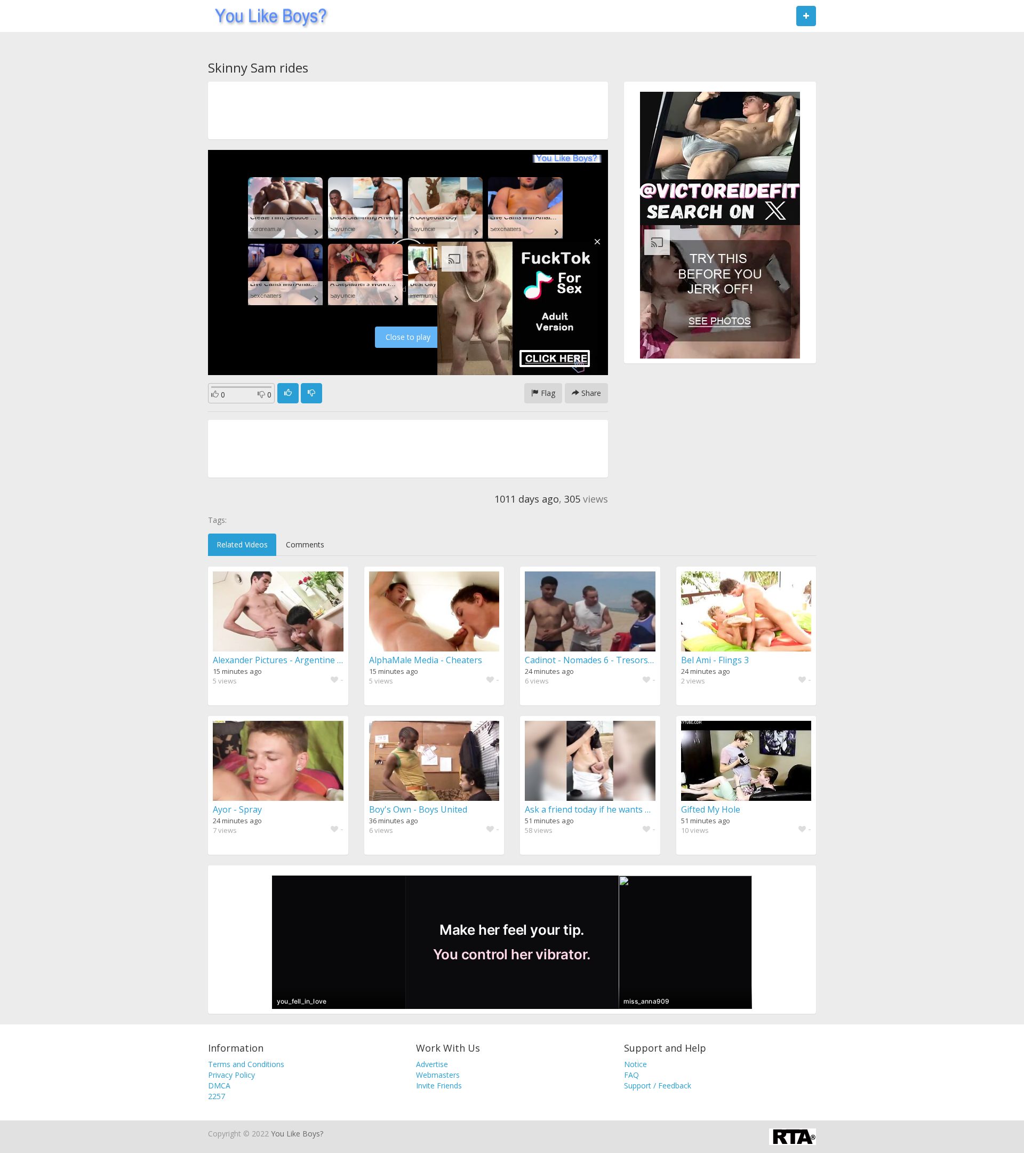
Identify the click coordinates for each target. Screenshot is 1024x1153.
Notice (635, 1064)
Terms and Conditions (246, 1064)
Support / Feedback (657, 1085)
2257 (216, 1096)
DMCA (219, 1085)
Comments (305, 544)
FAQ (631, 1075)
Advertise (432, 1064)
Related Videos (242, 544)
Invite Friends (439, 1085)
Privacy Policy (231, 1075)
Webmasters (438, 1075)
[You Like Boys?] (267, 16)
